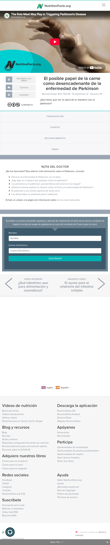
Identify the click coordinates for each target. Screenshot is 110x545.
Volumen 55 (96, 93)
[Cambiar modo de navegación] (104, 5)
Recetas (6, 435)
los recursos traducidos (68, 199)
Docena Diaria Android (68, 414)
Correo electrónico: (19, 245)
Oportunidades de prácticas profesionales (78, 450)
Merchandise (63, 435)
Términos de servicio (67, 497)
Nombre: (13, 232)
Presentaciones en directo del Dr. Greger (22, 421)
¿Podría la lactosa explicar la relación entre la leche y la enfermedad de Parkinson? (52, 187)
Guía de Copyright (66, 490)
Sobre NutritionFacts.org (69, 479)
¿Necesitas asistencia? (68, 486)
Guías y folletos (9, 439)
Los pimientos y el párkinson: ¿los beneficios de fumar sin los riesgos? (45, 183)
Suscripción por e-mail (13, 505)
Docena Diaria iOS (66, 410)
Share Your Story (65, 461)
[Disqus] (55, 337)
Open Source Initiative (68, 457)
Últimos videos (9, 417)
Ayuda (60, 483)
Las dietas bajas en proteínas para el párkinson (34, 194)
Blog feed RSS (9, 515)
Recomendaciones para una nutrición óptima (24, 446)
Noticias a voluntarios (12, 508)
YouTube (6, 490)
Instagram (7, 486)
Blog (4, 432)
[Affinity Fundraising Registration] (10, 531)
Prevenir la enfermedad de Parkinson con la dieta (35, 176)
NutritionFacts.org (57, 5)
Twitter (5, 483)
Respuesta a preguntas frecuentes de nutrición (25, 442)
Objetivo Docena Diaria (68, 421)
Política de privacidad (67, 493)
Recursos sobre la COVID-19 (16, 449)
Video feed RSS (10, 512)
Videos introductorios (13, 414)
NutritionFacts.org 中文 (13, 493)
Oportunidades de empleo (70, 454)
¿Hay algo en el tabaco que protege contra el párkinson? (39, 180)
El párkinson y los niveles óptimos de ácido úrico (35, 190)
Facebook (7, 479)
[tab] (55, 116)
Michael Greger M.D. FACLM (56, 93)
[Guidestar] (3, 531)
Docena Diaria (64, 417)
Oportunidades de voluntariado (72, 447)
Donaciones (63, 432)
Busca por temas (10, 410)
